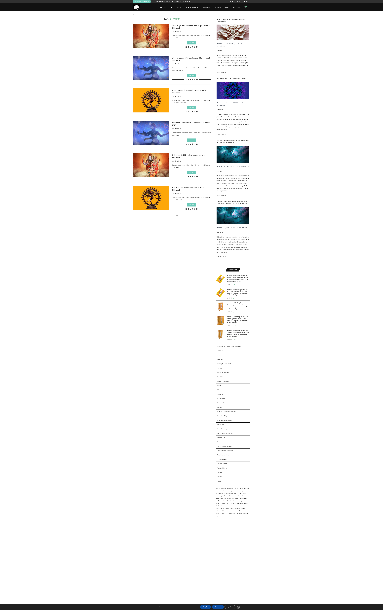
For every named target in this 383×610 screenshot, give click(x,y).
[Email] (246, 1)
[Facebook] (232, 1)
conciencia (219, 491)
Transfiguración (222, 459)
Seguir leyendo (221, 72)
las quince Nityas (222, 416)
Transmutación (222, 464)
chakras (246, 488)
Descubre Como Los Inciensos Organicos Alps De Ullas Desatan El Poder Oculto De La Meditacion (232, 202)
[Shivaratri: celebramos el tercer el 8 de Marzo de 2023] (151, 133)
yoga (217, 516)
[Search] (249, 7)
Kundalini (220, 110)
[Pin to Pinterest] (188, 47)
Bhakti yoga (239, 488)
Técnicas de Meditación (224, 446)
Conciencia (220, 368)
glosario (233, 491)
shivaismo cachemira (222, 508)
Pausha (229, 501)
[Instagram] (237, 1)
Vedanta (239, 513)
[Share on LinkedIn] (190, 47)
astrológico (230, 488)
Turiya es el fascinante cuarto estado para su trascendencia (231, 20)
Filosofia (220, 390)
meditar (218, 501)
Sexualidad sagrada (223, 429)
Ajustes (230, 607)
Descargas (206, 7)
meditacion (243, 498)
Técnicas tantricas (223, 455)
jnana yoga (219, 496)
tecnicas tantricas (221, 513)
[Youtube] (244, 1)
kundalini (238, 496)
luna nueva (245, 496)
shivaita (218, 511)
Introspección (221, 398)
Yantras (219, 472)
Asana (219, 355)
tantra (231, 511)
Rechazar (218, 607)
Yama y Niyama (222, 468)
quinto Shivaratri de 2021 (224, 503)
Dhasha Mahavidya (223, 381)
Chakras (220, 359)
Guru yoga (240, 491)
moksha (224, 501)
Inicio (139, 15)
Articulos (220, 232)
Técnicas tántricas (192, 7)
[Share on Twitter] (186, 47)
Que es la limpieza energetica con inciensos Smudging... (173, 1)
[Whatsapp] (249, 1)
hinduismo (233, 493)
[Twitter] (234, 1)
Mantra (237, 498)
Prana (235, 501)
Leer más (191, 42)
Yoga (170, 7)
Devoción (220, 377)
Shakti (218, 506)
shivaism (227, 506)
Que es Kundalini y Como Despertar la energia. (231, 78)
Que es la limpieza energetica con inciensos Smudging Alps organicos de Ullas (233, 141)
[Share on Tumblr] (192, 47)
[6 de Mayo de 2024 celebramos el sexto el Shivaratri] (151, 165)
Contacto (236, 7)
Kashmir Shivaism (229, 496)
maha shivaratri (221, 498)
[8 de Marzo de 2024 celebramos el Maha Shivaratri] (151, 198)
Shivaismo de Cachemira (225, 433)
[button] (153, 1)
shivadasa (178, 31)
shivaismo (234, 506)
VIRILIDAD (246, 513)
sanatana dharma (242, 503)
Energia (219, 50)
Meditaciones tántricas (224, 420)
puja (247, 501)
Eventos (163, 7)
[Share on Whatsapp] (194, 47)
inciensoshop (242, 493)
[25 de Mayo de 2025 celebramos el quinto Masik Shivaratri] (151, 36)
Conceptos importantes (224, 364)
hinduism (227, 493)
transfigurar (232, 513)
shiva (222, 506)
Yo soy (219, 477)
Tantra (179, 7)
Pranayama (221, 425)
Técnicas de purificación (225, 451)
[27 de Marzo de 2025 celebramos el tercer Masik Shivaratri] (151, 68)
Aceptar (205, 607)
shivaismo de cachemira (237, 508)
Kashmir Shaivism (222, 403)
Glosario (218, 7)
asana (218, 488)
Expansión (227, 491)
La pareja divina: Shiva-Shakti (226, 411)
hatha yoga (219, 493)
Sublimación (221, 438)
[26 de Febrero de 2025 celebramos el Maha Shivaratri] (151, 100)
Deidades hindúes (223, 372)
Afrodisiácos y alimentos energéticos (229, 346)
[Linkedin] (239, 1)
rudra (234, 503)
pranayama (241, 501)
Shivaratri (225, 511)
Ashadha (223, 488)
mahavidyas (230, 498)
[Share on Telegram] (197, 47)
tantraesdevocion (239, 511)
